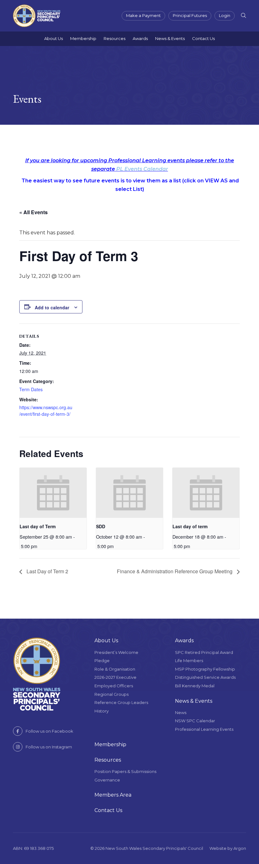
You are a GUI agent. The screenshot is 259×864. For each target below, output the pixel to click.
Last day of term (190, 526)
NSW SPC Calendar (195, 720)
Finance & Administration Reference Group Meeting (175, 571)
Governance (107, 779)
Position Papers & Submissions (125, 771)
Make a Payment (143, 15)
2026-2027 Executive (115, 677)
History (101, 710)
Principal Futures (190, 15)
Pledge (102, 660)
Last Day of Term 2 (46, 571)
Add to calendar (52, 307)
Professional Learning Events (204, 729)
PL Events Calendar (142, 169)
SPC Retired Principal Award (204, 652)
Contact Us (203, 38)
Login (224, 15)
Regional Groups (111, 694)
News (180, 712)
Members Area (112, 795)
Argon (239, 848)
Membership (83, 38)
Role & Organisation (114, 669)
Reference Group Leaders (121, 702)
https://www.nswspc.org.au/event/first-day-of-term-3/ (45, 410)
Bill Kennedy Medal (194, 685)
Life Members (189, 660)
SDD (100, 526)
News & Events (170, 38)
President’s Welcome (116, 652)
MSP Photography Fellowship (205, 669)
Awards (140, 38)
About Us (53, 38)
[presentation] (53, 493)
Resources (114, 38)
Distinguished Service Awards (205, 677)
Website (217, 848)
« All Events (33, 212)
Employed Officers (113, 685)
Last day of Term (38, 526)
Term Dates (31, 389)
